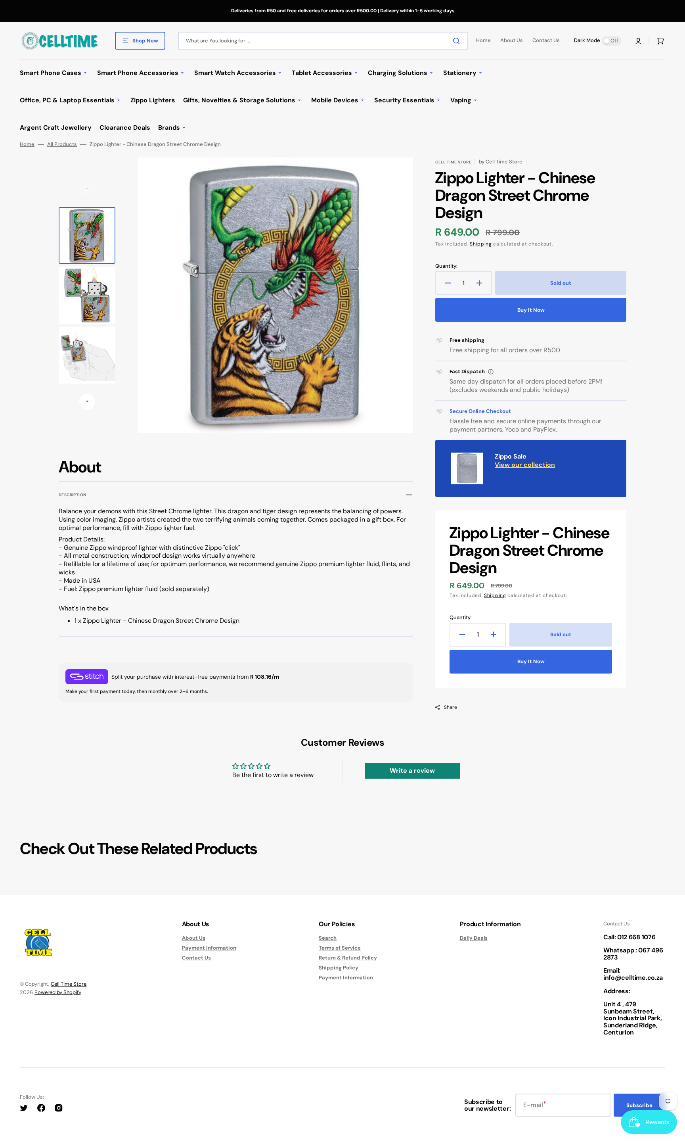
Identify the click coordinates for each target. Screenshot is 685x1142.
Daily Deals (474, 938)
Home (27, 144)
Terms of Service (340, 947)
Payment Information (209, 947)
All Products (62, 144)
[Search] (458, 41)
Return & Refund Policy (348, 957)
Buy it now (531, 310)
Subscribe (639, 1105)
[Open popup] (491, 372)
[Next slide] (87, 402)
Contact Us (196, 957)
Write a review (412, 770)
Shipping (481, 244)
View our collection (525, 465)
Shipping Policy (338, 967)
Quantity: (446, 266)
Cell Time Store (68, 984)
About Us (193, 938)
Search (328, 938)
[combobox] (323, 41)
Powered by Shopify (57, 992)
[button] (638, 41)
